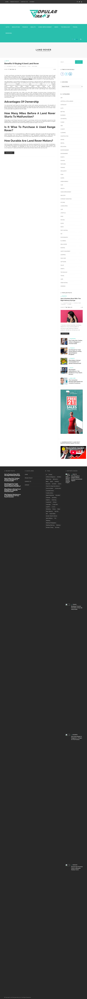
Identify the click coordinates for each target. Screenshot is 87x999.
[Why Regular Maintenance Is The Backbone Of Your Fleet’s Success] (64, 370)
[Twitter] (79, 2)
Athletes (59, 476)
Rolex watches (49, 511)
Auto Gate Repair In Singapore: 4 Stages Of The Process (76, 738)
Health (33, 27)
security (56, 511)
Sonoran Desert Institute (51, 516)
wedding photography (51, 522)
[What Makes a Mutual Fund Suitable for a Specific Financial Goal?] (64, 361)
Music (62, 223)
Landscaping (64, 205)
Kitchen (63, 202)
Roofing (63, 247)
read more (9, 152)
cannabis (54, 483)
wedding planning (50, 525)
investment (48, 502)
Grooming (54, 499)
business (48, 483)
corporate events (50, 490)
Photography (64, 237)
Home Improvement (45, 27)
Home (6, 1)
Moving (63, 219)
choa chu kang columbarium (53, 486)
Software (63, 261)
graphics (48, 499)
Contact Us (24, 1)
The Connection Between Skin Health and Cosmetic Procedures (76, 381)
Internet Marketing (66, 198)
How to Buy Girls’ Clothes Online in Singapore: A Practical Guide (75, 342)
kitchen (54, 502)
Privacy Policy (14, 1)
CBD (62, 125)
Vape (62, 279)
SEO (47, 513)
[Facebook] (77, 2)
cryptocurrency (49, 493)
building (57, 481)
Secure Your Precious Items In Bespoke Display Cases (77, 868)
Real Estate (64, 244)
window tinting (49, 527)
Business (63, 115)
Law (62, 209)
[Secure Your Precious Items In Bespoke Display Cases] (68, 928)
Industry (63, 195)
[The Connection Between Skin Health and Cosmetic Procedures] (64, 381)
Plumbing (63, 240)
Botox (47, 481)
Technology (65, 27)
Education (16, 27)
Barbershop (48, 479)
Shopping (63, 254)
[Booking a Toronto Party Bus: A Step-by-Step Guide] (68, 667)
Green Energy (64, 181)
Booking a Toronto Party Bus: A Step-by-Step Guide (77, 608)
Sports (62, 268)
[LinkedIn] (81, 2)
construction (58, 488)
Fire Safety (64, 171)
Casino (62, 122)
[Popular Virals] (43, 13)
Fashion (63, 160)
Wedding (9, 33)
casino (59, 483)
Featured (63, 164)
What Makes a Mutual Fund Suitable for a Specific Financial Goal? (75, 362)
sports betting (49, 518)
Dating (62, 139)
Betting (63, 111)
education (58, 495)
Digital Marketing (50, 495)
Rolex (58, 509)
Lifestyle (63, 212)
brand (51, 481)
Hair (62, 185)
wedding (48, 520)
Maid (62, 216)
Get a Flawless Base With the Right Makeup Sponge (12, 475)
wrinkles (57, 527)
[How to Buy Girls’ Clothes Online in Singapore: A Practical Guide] (64, 341)
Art (62, 97)
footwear (48, 497)
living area (55, 504)
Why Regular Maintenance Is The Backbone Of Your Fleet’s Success (12, 495)
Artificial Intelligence (67, 101)
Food (62, 174)
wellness (58, 525)
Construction (64, 136)
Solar (62, 265)
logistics (48, 506)
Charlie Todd (77, 302)
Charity (63, 129)
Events (62, 157)
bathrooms (55, 479)
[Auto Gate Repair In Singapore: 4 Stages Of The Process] (68, 797)
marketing (48, 509)
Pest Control (64, 230)
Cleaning (63, 132)
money (54, 509)
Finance (25, 27)
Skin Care (63, 258)
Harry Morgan (22, 66)
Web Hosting (64, 282)
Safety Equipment (65, 251)
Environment (64, 153)
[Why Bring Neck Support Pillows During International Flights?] (68, 537)
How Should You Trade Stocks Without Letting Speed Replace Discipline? (12, 485)
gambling (54, 497)
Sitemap (32, 1)
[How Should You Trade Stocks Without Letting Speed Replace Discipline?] (64, 350)
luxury (53, 506)
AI (46, 474)
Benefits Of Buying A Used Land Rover (21, 63)
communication (49, 488)
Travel (75, 27)
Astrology (63, 104)
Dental (62, 143)
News (56, 27)
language (48, 504)
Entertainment (65, 150)
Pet (61, 233)
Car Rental (64, 118)
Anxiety (50, 474)
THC (55, 518)
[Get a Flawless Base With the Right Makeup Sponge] (72, 316)
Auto (7, 27)
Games (62, 178)
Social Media (52, 513)
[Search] (81, 39)
